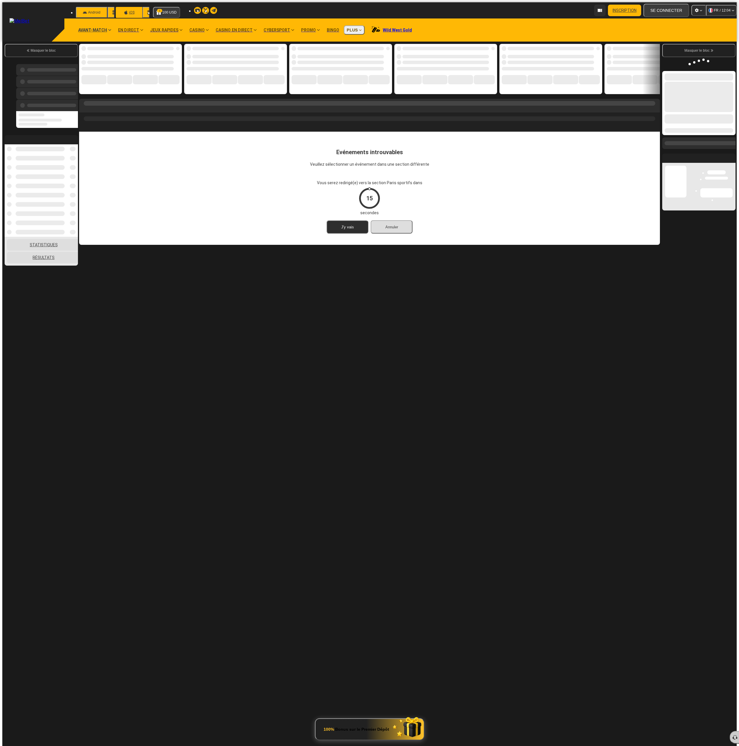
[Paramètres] (698, 10)
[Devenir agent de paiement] (600, 10)
